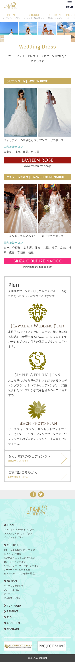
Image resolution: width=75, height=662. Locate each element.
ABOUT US (13, 623)
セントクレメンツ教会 (14, 561)
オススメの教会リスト (34, 16)
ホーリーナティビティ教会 (17, 569)
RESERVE (12, 611)
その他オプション (12, 597)
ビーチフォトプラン (13, 537)
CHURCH (12, 545)
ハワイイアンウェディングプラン (20, 529)
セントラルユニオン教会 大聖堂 (19, 550)
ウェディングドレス (13, 586)
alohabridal (41, 658)
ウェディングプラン (11, 16)
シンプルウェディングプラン (18, 533)
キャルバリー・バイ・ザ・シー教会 (21, 565)
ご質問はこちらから (23, 474)
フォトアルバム (11, 590)
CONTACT (13, 629)
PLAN (10, 525)
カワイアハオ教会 (12, 554)
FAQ (9, 617)
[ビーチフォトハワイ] (20, 646)
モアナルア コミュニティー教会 (19, 557)
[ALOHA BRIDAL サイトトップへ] (37, 507)
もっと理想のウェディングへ (29, 458)
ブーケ (7, 594)
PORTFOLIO (14, 605)
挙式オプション (55, 16)
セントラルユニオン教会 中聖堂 (19, 573)
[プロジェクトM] (54, 646)
